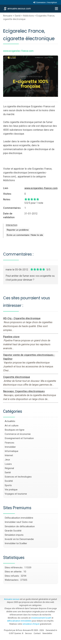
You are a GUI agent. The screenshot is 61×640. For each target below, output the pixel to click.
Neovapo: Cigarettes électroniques (24, 391)
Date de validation (9, 215)
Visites (7, 193)
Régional (9, 468)
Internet (9, 455)
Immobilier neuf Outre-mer (19, 522)
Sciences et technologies (18, 476)
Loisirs (8, 464)
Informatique (11, 451)
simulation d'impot (31, 624)
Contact (37, 633)
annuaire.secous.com (19, 8)
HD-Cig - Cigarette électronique (22, 318)
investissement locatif (41, 618)
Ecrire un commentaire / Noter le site (25, 235)
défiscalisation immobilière (19, 621)
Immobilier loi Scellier (16, 543)
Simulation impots (14, 534)
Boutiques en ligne (14, 429)
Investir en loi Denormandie (19, 539)
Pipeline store (11, 336)
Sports (8, 485)
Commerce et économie (18, 434)
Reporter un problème (18, 230)
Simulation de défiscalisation (20, 526)
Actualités (10, 421)
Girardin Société (13, 530)
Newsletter (47, 633)
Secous (28, 633)
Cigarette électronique (16, 377)
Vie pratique (11, 489)
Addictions (28, 15)
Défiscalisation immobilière (19, 517)
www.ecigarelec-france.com (41, 188)
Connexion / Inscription (46, 2)
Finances (9, 442)
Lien (5, 188)
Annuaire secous (11, 599)
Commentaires (12, 207)
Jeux (7, 459)
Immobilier (10, 446)
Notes (6, 199)
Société (9, 481)
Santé (18, 15)
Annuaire (7, 15)
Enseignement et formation (19, 438)
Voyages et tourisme (16, 493)
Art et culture (11, 425)
